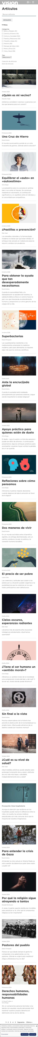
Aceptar (32, 1034)
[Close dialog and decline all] (36, 1025)
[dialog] (19, 1030)
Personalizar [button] (4, 1034)
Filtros (5, 25)
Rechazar (24, 1034)
